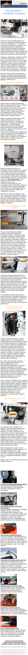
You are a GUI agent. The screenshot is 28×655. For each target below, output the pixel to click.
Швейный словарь (7, 644)
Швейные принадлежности (13, 641)
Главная (7, 641)
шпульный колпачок (14, 179)
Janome (3, 79)
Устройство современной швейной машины (14, 484)
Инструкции (13, 641)
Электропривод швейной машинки (11, 535)
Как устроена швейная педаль (10, 628)
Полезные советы (19, 642)
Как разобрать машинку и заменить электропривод (11, 507)
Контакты (23, 644)
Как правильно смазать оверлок (10, 607)
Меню (14, 6)
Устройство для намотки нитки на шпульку (13, 560)
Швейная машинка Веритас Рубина (11, 585)
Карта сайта (16, 644)
